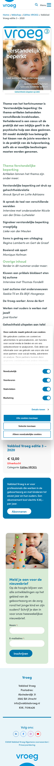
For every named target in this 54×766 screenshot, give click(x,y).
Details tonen (38, 409)
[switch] (46, 380)
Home (6, 14)
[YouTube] (38, 734)
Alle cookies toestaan (27, 418)
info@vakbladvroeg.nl (27, 703)
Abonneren (19, 511)
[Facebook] (23, 734)
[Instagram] (31, 734)
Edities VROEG (30, 14)
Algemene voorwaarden (36, 741)
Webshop (16, 14)
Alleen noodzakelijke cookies (27, 434)
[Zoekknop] (36, 4)
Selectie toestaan (27, 426)
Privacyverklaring (27, 744)
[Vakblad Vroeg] (9, 4)
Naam (13, 625)
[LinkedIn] (16, 734)
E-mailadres (16, 638)
